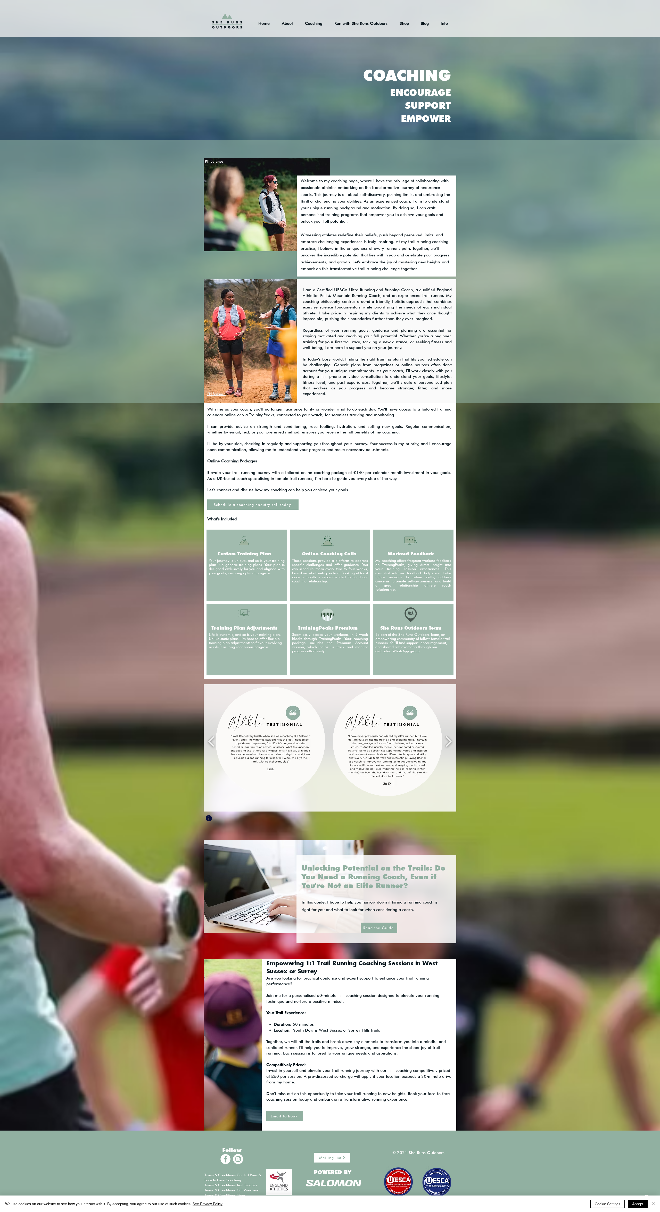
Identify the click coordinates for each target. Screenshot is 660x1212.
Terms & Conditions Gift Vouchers (231, 1190)
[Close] (654, 1204)
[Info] (208, 818)
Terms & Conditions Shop (224, 1195)
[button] (270, 741)
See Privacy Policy (207, 1203)
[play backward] (211, 741)
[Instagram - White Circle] (238, 1159)
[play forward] (448, 741)
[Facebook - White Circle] (225, 1159)
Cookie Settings (607, 1203)
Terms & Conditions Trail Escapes (230, 1185)
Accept (637, 1203)
